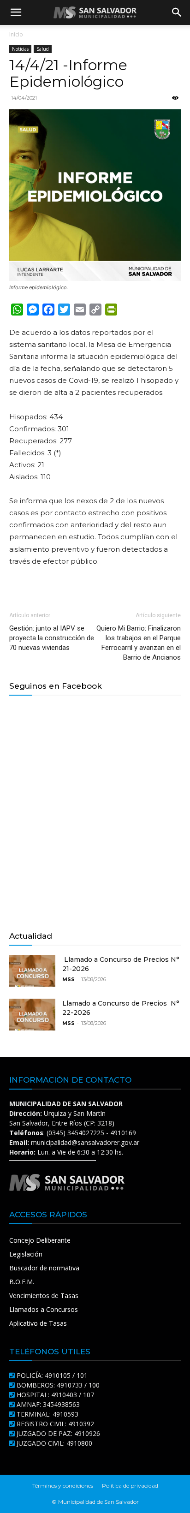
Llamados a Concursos (43, 1309)
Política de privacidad (130, 1485)
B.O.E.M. (21, 1281)
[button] (15, 12)
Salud (42, 49)
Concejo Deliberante (40, 1240)
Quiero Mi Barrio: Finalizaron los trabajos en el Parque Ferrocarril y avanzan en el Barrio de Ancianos (138, 642)
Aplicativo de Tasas (38, 1323)
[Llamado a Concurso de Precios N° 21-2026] (32, 971)
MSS (68, 979)
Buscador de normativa (44, 1267)
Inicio (16, 34)
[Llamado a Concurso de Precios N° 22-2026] (32, 1015)
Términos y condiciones (62, 1485)
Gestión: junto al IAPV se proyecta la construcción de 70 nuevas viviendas (51, 638)
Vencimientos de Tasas (43, 1295)
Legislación (25, 1254)
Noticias (20, 49)
